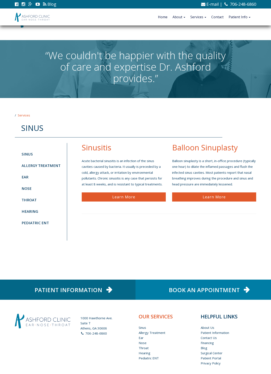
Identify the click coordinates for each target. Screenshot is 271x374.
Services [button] (197, 17)
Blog (204, 348)
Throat (29, 200)
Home (162, 17)
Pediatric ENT (35, 222)
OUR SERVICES (156, 316)
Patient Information (215, 333)
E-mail (212, 4)
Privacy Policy (211, 363)
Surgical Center (212, 353)
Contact (217, 17)
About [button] (178, 17)
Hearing (30, 211)
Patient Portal (211, 358)
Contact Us (209, 338)
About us (207, 327)
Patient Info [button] (238, 17)
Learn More (123, 196)
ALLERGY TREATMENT (41, 165)
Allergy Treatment (152, 333)
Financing (207, 343)
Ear (25, 177)
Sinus (27, 154)
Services (24, 115)
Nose (27, 188)
